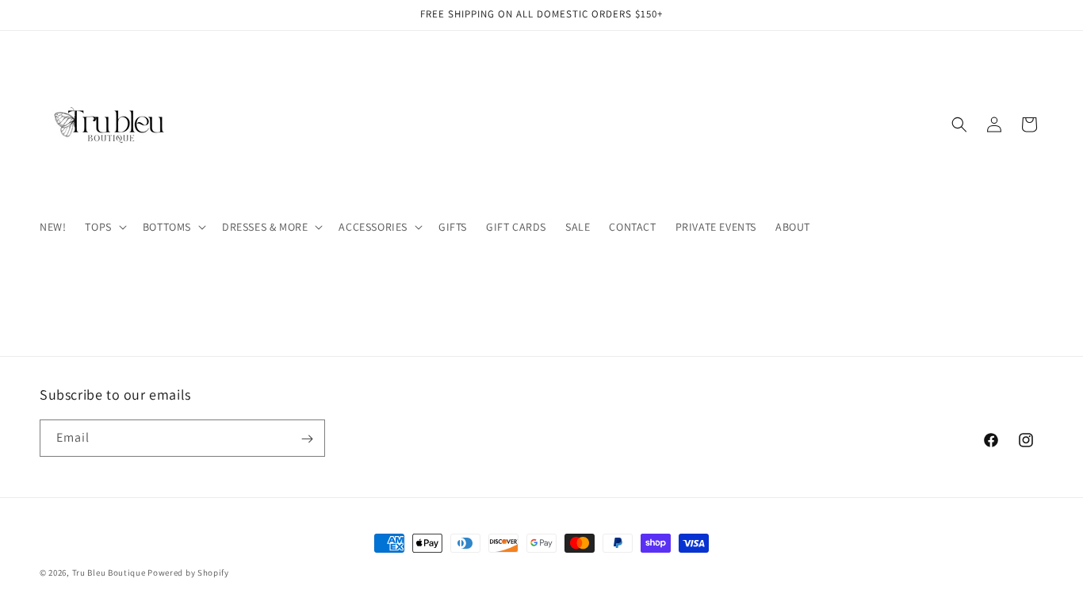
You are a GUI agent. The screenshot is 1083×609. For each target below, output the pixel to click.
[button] (103, 226)
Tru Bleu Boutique (109, 572)
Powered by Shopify (188, 572)
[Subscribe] (306, 439)
